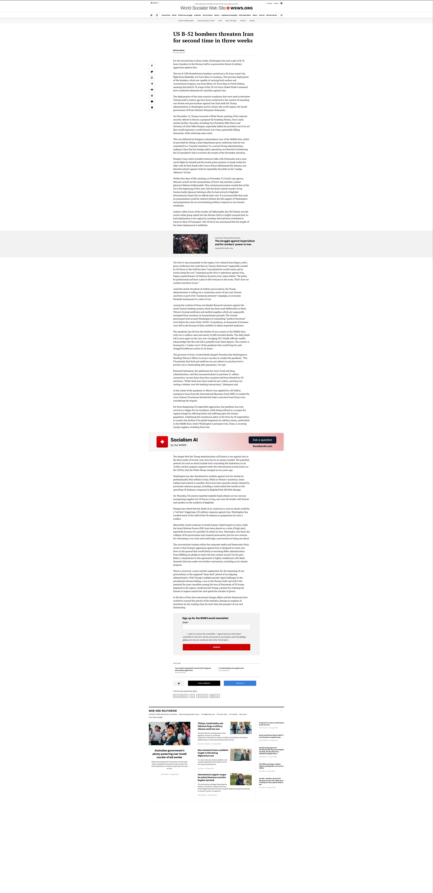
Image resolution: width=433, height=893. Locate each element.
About (276, 3)
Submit (216, 647)
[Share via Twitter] (152, 72)
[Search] (281, 16)
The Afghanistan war (208, 714)
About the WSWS (230, 21)
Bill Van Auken (178, 50)
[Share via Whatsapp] (152, 78)
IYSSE (220, 21)
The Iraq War (233, 714)
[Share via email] (152, 90)
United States (202, 696)
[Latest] (157, 16)
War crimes (243, 714)
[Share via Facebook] (152, 66)
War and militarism (180, 696)
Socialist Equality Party (206, 21)
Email (185, 622)
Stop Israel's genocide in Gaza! (189, 714)
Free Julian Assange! (156, 717)
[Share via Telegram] (152, 84)
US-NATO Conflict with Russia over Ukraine (163, 714)
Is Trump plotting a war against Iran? (231, 668)
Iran (192, 696)
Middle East (215, 696)
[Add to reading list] (152, 107)
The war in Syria (222, 714)
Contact (269, 3)
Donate (252, 21)
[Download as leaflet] (152, 96)
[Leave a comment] (152, 101)
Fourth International (186, 21)
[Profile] (281, 4)
